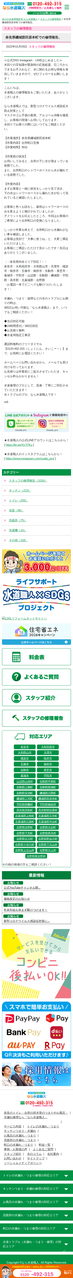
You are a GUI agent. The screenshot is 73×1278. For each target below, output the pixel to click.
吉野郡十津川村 (24, 844)
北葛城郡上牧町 (24, 815)
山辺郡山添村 (25, 781)
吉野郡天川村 (25, 838)
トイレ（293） (18, 500)
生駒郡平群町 (48, 781)
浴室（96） (16, 510)
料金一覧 (44, 1144)
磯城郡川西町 (48, 792)
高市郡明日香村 (47, 810)
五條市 (25, 764)
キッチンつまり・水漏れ (20, 1130)
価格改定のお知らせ (17, 898)
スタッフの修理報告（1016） (28, 480)
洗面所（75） (18, 520)
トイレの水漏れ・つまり (43, 1126)
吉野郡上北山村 (24, 850)
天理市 (48, 752)
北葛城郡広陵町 (24, 821)
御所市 (48, 764)
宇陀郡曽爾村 (25, 804)
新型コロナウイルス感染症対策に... (27, 921)
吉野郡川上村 (48, 850)
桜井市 (48, 758)
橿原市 (25, 758)
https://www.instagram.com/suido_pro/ (30, 458)
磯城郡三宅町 (25, 798)
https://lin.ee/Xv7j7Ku (19, 444)
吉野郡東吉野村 (36, 856)
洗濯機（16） (18, 530)
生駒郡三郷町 (25, 787)
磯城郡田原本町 (47, 798)
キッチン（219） (20, 490)
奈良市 (25, 746)
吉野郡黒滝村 (48, 833)
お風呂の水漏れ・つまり (20, 1135)
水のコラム (34, 1154)
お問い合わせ (12, 1158)
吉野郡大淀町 (48, 827)
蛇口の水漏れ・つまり (18, 1144)
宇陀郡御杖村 (48, 804)
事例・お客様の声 (15, 1149)
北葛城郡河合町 (47, 821)
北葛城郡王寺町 (47, 815)
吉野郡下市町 (25, 833)
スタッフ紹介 (12, 1154)
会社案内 (53, 1154)
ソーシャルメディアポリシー (23, 1163)
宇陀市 (48, 775)
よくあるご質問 (43, 1149)
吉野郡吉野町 (25, 827)
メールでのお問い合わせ (44, 13)
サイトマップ (36, 1158)
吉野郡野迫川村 (47, 838)
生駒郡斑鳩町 (48, 787)
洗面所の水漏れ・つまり (20, 1140)
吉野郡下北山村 (47, 844)
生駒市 (25, 769)
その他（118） (18, 540)
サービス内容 (12, 1126)
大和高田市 (48, 746)
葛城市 (25, 775)
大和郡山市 (25, 752)
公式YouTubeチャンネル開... (22, 887)
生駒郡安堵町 (25, 792)
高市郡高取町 (25, 810)
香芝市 (48, 769)
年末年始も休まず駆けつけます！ (25, 909)
